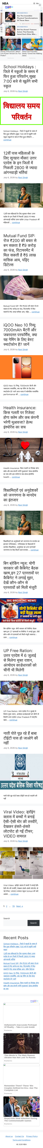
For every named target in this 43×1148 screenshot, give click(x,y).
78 (13, 906)
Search (6, 918)
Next (19, 906)
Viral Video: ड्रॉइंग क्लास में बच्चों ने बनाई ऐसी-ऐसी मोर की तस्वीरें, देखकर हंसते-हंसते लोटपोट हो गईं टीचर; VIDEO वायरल (20, 823)
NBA (5, 3)
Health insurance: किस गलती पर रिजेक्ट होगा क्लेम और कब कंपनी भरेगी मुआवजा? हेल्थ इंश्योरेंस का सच (21, 417)
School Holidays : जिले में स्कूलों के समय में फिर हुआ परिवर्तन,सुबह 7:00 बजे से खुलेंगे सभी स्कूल (20, 76)
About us (9, 1136)
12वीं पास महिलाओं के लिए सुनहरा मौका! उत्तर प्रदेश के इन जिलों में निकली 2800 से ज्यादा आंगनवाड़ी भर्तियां (20, 163)
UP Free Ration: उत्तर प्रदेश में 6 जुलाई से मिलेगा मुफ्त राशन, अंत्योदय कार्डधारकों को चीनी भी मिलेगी (19, 660)
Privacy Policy (32, 1136)
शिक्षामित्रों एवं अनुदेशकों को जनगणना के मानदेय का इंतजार (20, 495)
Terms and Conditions (22, 1140)
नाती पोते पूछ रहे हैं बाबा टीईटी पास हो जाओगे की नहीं (20, 738)
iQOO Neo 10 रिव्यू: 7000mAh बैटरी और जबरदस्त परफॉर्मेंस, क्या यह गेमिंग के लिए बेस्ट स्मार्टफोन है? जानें (20, 335)
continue (7, 140)
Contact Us (19, 1136)
